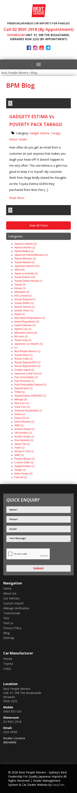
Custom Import (13, 603)
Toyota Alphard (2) (24, 262)
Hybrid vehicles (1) (24, 247)
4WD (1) (19, 425)
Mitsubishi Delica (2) (25, 332)
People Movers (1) (24, 458)
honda (7, 659)
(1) (15, 347)
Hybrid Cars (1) (22, 329)
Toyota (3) (19, 284)
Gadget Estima (39, 133)
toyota (8, 664)
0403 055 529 (12, 711)
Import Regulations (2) (26, 321)
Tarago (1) (20, 469)
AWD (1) (19, 455)
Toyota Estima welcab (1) (28, 280)
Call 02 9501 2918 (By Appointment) (39, 29)
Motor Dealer (18, 139)
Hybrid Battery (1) (24, 251)
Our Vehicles (11, 598)
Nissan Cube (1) (23, 358)
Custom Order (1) (24, 462)
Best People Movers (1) (27, 351)
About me (9, 593)
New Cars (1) (21, 403)
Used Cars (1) (22, 406)
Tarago (55, 133)
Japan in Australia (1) (26, 273)
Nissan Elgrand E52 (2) (27, 366)
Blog (34, 73)
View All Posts (38, 225)
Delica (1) (19, 414)
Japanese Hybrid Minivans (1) (31, 254)
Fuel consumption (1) (26, 377)
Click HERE (10, 732)
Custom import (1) (24, 369)
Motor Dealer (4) (23, 473)
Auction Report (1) (24, 429)
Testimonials (11, 613)
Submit (38, 568)
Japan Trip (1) (22, 444)
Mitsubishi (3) (21, 292)
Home (7, 588)
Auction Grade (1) (24, 436)
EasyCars (58, 785)
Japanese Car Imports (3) (28, 343)
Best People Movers (14, 73)
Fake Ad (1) (20, 477)
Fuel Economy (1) (24, 381)
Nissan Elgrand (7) (24, 299)
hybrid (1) (19, 314)
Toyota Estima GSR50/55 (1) (30, 395)
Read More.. (17, 198)
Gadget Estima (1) (24, 466)
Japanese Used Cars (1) (28, 373)
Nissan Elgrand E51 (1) (27, 362)
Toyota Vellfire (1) (24, 303)
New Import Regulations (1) (29, 317)
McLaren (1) (21, 336)
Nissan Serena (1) (24, 306)
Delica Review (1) (24, 421)
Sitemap (8, 638)
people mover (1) (23, 310)
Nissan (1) (20, 288)
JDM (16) (19, 269)
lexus (7, 668)
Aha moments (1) (23, 440)
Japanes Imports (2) (25, 243)
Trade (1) (19, 447)
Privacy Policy (12, 628)
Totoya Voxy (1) (22, 340)
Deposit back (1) (23, 388)
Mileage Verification (16, 608)
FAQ (6, 618)
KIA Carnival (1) (23, 295)
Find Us (8, 623)
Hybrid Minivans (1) (25, 258)
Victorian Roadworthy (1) (28, 410)
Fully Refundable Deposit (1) (30, 384)
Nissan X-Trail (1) (24, 451)
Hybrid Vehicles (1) (25, 325)
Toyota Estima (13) (24, 277)
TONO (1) (19, 392)
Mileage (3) (20, 399)
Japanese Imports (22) (26, 266)
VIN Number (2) (23, 432)
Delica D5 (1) (21, 418)
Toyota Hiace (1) (23, 355)
